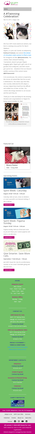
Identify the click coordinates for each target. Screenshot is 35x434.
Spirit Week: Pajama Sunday (14, 222)
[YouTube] (23, 421)
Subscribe (28, 418)
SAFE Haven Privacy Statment (18, 347)
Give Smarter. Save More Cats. (17, 254)
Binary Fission (12, 165)
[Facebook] (15, 421)
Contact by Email (17, 366)
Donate (10, 421)
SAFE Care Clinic (18, 414)
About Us (20, 418)
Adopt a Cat (8, 414)
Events (14, 418)
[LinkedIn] (26, 421)
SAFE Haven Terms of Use (17, 349)
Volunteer (7, 418)
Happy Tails (16, 20)
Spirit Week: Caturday (15, 190)
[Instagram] (19, 421)
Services (27, 414)
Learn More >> (9, 204)
